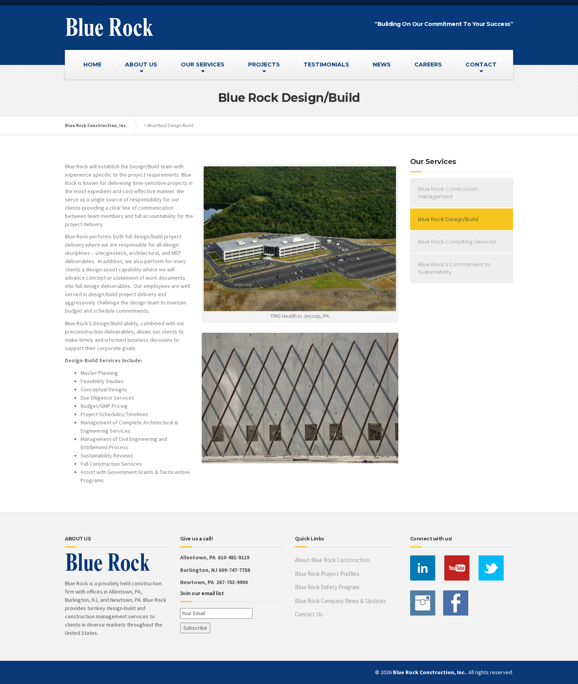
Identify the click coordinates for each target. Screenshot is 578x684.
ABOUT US (141, 64)
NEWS (382, 64)
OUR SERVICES (203, 64)
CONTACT (481, 64)
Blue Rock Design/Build (448, 219)
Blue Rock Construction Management (448, 193)
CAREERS (428, 64)
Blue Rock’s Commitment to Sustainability (454, 268)
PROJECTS (264, 64)
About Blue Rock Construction (332, 560)
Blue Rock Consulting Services (457, 241)
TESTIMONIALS (326, 64)
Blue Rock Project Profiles (327, 573)
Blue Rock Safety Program (327, 587)
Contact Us (309, 614)
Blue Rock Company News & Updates (340, 601)
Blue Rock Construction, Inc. (96, 125)
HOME (92, 64)
